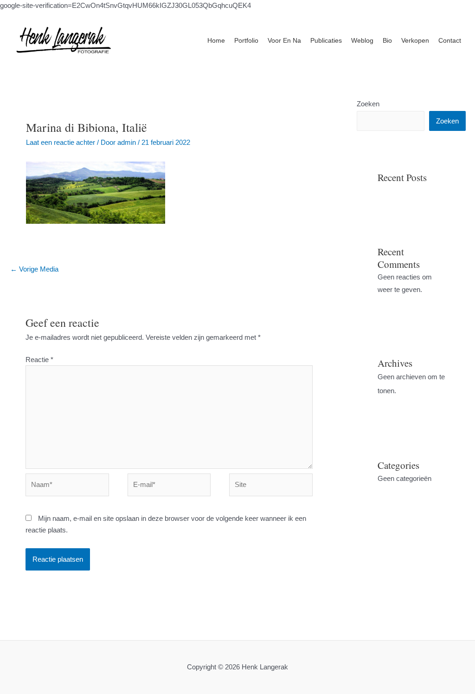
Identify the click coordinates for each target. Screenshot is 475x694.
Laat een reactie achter (60, 142)
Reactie (39, 359)
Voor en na (284, 40)
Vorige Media (34, 269)
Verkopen (415, 40)
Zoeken (368, 104)
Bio (387, 40)
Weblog (362, 40)
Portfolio (246, 40)
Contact (449, 40)
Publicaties (326, 40)
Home (216, 40)
